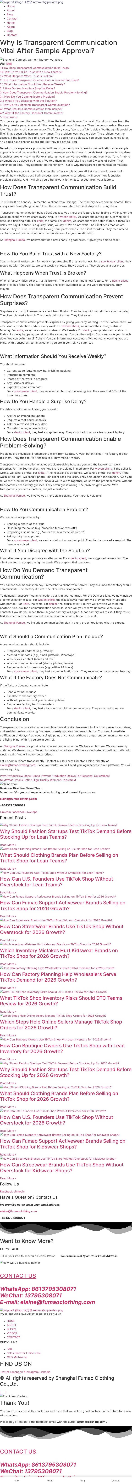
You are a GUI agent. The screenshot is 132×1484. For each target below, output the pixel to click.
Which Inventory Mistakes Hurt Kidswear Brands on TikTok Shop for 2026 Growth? (59, 953)
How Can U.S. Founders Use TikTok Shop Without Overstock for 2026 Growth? (56, 1120)
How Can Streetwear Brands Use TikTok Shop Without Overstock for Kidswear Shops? (62, 1167)
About (11, 10)
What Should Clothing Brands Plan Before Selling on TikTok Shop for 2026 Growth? (59, 1096)
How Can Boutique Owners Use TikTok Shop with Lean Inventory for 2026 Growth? (62, 1048)
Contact (12, 18)
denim (67, 221)
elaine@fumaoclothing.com (17, 765)
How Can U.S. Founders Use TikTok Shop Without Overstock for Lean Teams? (56, 882)
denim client (120, 280)
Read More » (8, 845)
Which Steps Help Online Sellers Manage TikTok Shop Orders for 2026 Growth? (61, 1025)
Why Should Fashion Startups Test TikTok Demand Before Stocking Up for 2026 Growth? (65, 1072)
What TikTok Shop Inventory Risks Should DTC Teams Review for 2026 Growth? (61, 1001)
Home (11, 6)
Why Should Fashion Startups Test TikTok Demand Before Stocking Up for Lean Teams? (65, 834)
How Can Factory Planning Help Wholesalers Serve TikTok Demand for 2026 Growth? (58, 977)
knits (40, 221)
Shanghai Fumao (14, 240)
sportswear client (112, 261)
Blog (10, 14)
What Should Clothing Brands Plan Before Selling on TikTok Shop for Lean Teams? (59, 858)
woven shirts (67, 216)
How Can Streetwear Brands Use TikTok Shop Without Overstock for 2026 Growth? (62, 929)
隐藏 (9, 63)
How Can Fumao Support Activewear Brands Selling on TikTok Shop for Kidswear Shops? (62, 1144)
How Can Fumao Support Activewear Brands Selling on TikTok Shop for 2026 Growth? (62, 905)
